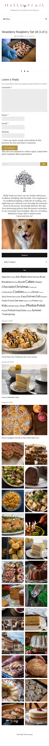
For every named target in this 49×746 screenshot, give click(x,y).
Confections (7, 292)
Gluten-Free (28, 301)
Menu (7, 19)
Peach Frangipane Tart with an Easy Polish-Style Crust (20, 438)
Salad (18, 310)
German (18, 300)
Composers (33, 287)
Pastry (23, 305)
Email (5, 123)
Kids (4, 305)
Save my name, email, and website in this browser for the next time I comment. (21, 141)
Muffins (17, 306)
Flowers (43, 296)
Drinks (41, 292)
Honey (35, 300)
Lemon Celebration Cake (10, 397)
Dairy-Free (27, 292)
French (11, 300)
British (15, 282)
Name (5, 115)
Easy (23, 296)
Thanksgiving (8, 314)
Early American (8, 296)
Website (5, 132)
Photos (31, 305)
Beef (30, 277)
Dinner (35, 291)
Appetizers (6, 277)
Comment (7, 87)
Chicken (38, 282)
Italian (41, 301)
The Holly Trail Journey (24, 734)
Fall (38, 296)
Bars (18, 276)
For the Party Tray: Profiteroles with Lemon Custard (19, 357)
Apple (14, 277)
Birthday (36, 277)
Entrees (31, 296)
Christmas (22, 286)
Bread (42, 276)
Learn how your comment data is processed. (24, 152)
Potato (4, 310)
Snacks (29, 311)
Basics (24, 276)
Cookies (18, 292)
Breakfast (7, 281)
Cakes (29, 281)
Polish (41, 305)
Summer (37, 310)
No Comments (30, 36)
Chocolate (8, 286)
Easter (18, 296)
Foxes (4, 300)
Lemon (10, 305)
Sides (24, 310)
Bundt (21, 281)
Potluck (12, 310)
